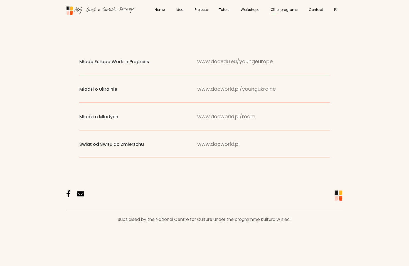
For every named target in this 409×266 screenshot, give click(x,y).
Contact (316, 9)
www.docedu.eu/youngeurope (235, 61)
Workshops (250, 9)
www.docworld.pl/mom (226, 116)
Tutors (224, 9)
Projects (201, 9)
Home (160, 9)
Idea (180, 9)
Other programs (284, 9)
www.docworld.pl (218, 144)
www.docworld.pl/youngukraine (236, 88)
